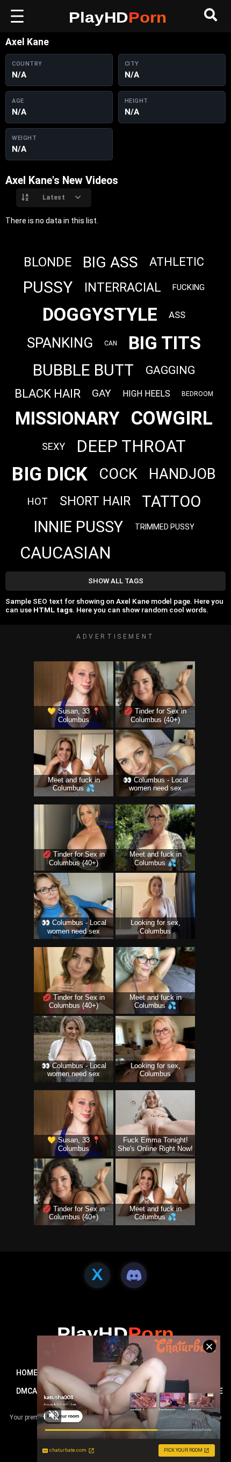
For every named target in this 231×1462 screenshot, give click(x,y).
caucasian (65, 553)
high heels (146, 394)
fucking (188, 287)
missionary (67, 418)
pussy (48, 287)
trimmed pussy (164, 526)
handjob (182, 474)
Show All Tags (115, 581)
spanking (60, 343)
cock (118, 474)
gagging (170, 370)
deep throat (131, 446)
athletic (176, 262)
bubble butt (83, 370)
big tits (164, 343)
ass (177, 314)
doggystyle (99, 314)
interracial (122, 287)
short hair (95, 501)
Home (27, 1372)
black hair (48, 393)
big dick (50, 474)
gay (101, 393)
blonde (47, 262)
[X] (97, 1275)
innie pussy (78, 527)
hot (37, 501)
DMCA (26, 1391)
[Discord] (134, 1275)
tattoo (171, 501)
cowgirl (172, 418)
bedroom (197, 394)
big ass (110, 262)
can (110, 343)
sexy (53, 446)
